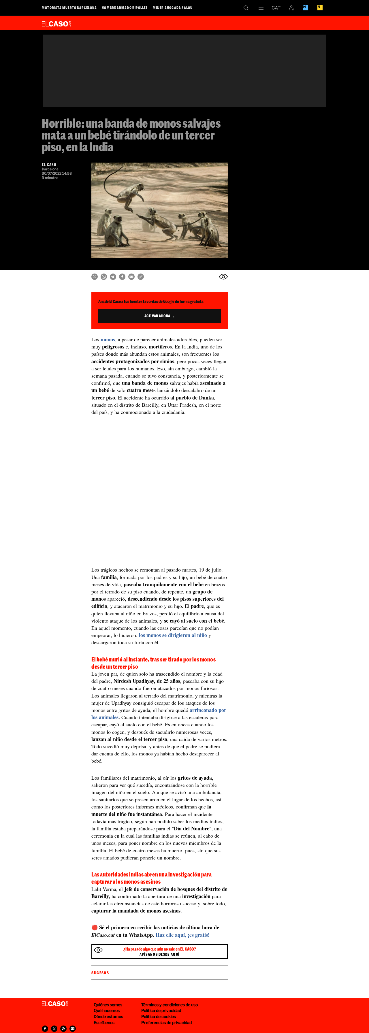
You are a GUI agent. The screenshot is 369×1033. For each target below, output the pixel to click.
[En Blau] (305, 8)
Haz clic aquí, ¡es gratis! (183, 934)
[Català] (276, 8)
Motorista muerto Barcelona (69, 7)
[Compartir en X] (94, 277)
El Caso (56, 23)
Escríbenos (104, 1022)
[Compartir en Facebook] (122, 277)
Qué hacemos (107, 1010)
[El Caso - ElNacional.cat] (55, 1003)
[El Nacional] (320, 8)
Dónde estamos (108, 1016)
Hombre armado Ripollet (125, 7)
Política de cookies (158, 1016)
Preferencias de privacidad (166, 1022)
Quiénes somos (108, 1004)
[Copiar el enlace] (141, 277)
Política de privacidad (161, 1010)
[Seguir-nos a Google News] (72, 1029)
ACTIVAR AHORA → (159, 316)
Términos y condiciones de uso (169, 1004)
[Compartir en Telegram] (113, 277)
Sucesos (100, 972)
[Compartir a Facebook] (45, 1029)
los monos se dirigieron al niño (173, 635)
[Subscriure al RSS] (63, 1029)
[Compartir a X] (54, 1029)
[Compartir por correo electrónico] (131, 277)
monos (108, 339)
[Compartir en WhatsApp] (104, 277)
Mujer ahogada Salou (173, 7)
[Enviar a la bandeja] (223, 277)
